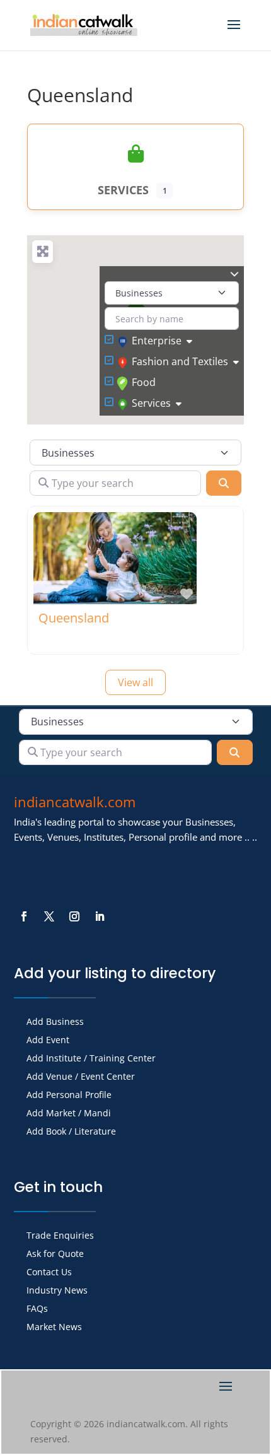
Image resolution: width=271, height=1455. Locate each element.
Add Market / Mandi (68, 1114)
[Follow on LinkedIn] (99, 916)
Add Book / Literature (71, 1132)
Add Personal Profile (69, 1095)
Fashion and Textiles (180, 361)
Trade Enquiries (60, 1236)
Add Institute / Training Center (91, 1059)
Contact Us (49, 1273)
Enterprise (157, 341)
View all (135, 682)
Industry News (57, 1291)
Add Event (47, 1041)
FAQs (37, 1309)
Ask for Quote (55, 1254)
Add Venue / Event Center (80, 1077)
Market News (54, 1328)
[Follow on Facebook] (24, 916)
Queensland (73, 617)
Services (151, 403)
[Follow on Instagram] (74, 916)
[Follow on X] (49, 916)
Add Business (55, 1022)
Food (144, 382)
